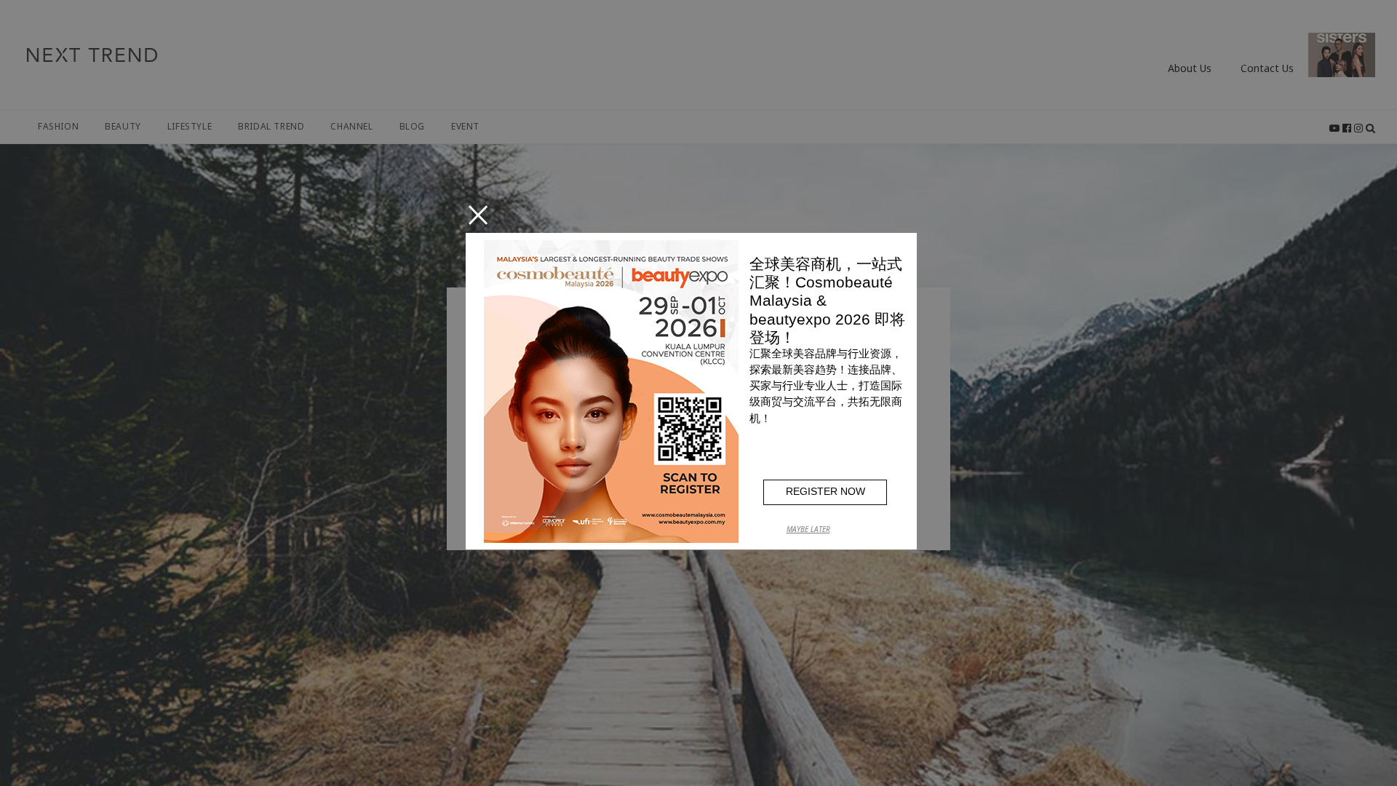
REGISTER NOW (825, 491)
